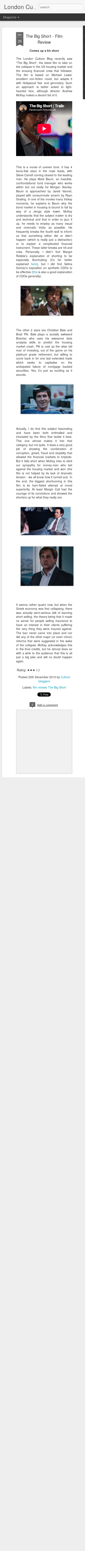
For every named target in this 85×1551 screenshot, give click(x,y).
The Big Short (57, 687)
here (34, 264)
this (35, 272)
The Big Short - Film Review (44, 39)
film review (39, 687)
